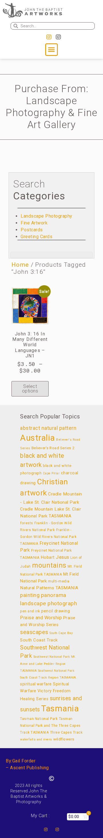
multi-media (59, 581)
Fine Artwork (34, 223)
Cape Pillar (51, 473)
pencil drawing (55, 611)
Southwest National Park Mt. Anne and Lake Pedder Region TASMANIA (48, 664)
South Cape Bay (61, 633)
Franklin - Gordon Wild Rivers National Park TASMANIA (48, 537)
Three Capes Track (66, 732)
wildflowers (63, 739)
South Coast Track (39, 640)
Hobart (48, 557)
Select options (30, 389)
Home (20, 264)
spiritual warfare (36, 684)
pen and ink (30, 611)
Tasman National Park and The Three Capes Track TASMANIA (50, 725)
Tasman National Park (39, 719)
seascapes (34, 632)
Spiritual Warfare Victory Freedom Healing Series (45, 691)
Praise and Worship (41, 617)
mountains (49, 565)
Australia (37, 438)
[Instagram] (49, 37)
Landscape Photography (46, 216)
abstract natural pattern (48, 428)
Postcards (32, 229)
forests (26, 523)
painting (29, 595)
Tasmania (60, 708)
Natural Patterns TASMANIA (49, 587)
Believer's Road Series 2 (53, 448)
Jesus (62, 557)
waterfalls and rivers (36, 739)
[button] (51, 49)
